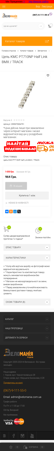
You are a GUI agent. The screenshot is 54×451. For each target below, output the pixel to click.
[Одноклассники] (11, 211)
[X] (19, 211)
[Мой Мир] (15, 211)
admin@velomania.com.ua (26, 396)
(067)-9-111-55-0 (41, 14)
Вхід (38, 6)
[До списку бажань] (48, 75)
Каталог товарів (15, 41)
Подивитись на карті (13, 383)
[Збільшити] (27, 94)
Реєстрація (47, 6)
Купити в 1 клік (27, 195)
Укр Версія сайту (39, 1)
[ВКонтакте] (7, 211)
